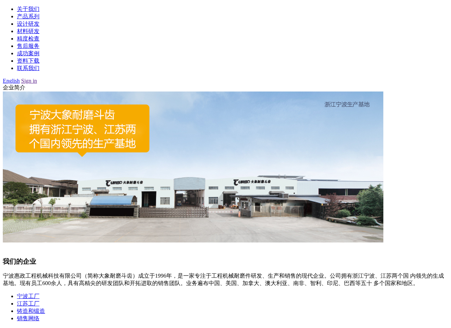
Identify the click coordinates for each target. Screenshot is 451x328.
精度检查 (28, 39)
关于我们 (28, 9)
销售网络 (28, 318)
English (11, 81)
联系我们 (28, 68)
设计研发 (28, 24)
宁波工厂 (28, 296)
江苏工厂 (28, 304)
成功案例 (28, 53)
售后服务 (28, 46)
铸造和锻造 (31, 311)
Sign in (29, 81)
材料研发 (28, 31)
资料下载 (28, 61)
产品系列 (28, 16)
